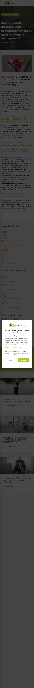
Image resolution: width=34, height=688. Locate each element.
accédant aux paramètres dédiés (13, 347)
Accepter (23, 360)
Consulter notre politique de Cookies (17, 365)
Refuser (10, 360)
